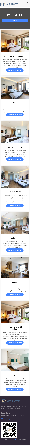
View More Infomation (15, 70)
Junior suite (15, 238)
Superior (15, 103)
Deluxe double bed (15, 147)
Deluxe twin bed (15, 192)
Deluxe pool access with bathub (15, 56)
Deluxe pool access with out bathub (15, 328)
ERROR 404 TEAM (15, 441)
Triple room (15, 375)
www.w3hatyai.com (13, 439)
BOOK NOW (15, 20)
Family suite (15, 282)
